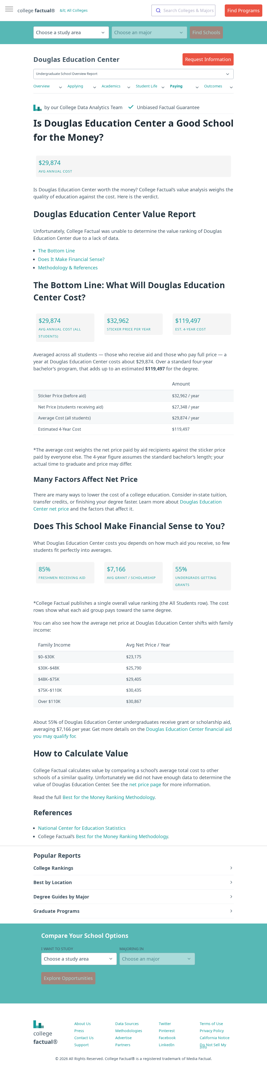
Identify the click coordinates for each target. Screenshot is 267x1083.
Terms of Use (211, 1023)
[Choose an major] (149, 32)
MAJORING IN (131, 948)
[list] (48, 86)
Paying (176, 86)
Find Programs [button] (243, 10)
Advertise (123, 1037)
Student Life (146, 86)
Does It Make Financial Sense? (71, 259)
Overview (41, 86)
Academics (111, 86)
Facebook (167, 1037)
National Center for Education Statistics (82, 828)
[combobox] (183, 10)
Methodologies (128, 1030)
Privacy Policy (212, 1030)
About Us (82, 1023)
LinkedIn (166, 1044)
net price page (145, 784)
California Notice (214, 1037)
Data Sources (127, 1023)
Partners (122, 1044)
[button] (208, 59)
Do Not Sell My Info (213, 1046)
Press (79, 1030)
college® (45, 1037)
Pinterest (167, 1030)
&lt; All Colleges (74, 10)
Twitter (165, 1023)
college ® (36, 10)
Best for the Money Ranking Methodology (109, 797)
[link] (48, 86)
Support (81, 1044)
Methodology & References (68, 267)
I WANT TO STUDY (57, 948)
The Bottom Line (56, 250)
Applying (75, 86)
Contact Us (84, 1037)
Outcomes (213, 86)
